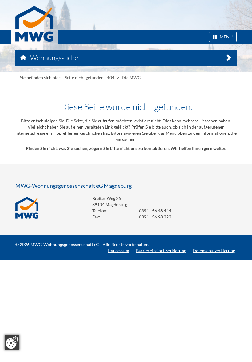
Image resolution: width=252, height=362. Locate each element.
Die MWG (131, 77)
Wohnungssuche (53, 57)
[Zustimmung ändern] (12, 342)
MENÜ (226, 36)
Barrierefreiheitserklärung (161, 250)
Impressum (118, 250)
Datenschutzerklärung (214, 250)
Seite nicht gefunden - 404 (89, 77)
